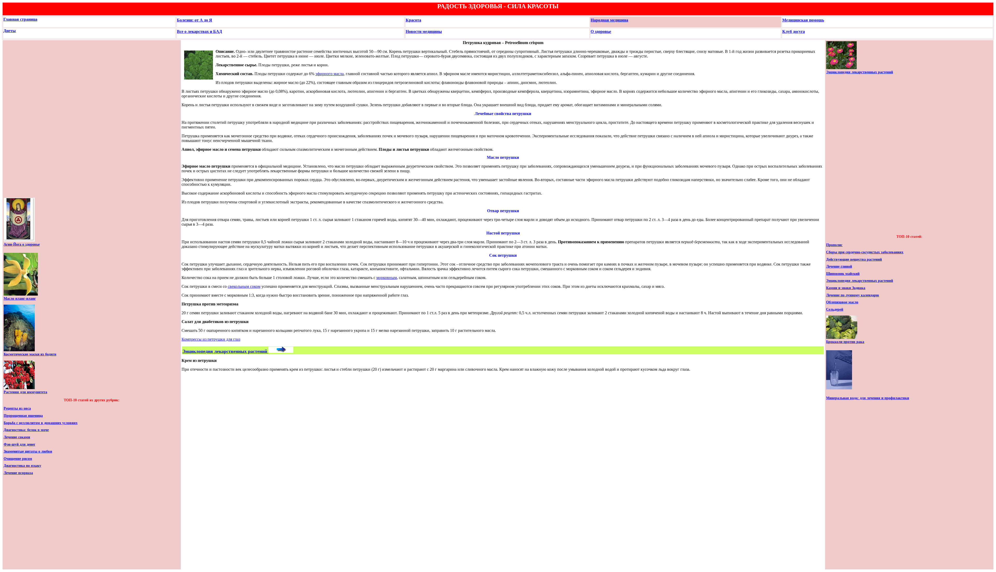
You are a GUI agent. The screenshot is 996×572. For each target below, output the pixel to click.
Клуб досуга (793, 31)
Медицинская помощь (803, 20)
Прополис (834, 245)
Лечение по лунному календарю (852, 295)
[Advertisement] (19, 119)
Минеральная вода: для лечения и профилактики (867, 398)
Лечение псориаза (18, 473)
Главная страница (20, 19)
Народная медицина (609, 20)
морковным (386, 277)
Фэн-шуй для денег (19, 444)
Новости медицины (424, 31)
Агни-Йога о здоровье (22, 244)
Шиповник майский (843, 274)
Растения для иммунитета (25, 392)
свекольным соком (244, 286)
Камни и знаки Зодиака (845, 288)
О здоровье (601, 31)
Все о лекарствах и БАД (199, 31)
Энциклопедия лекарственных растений (859, 72)
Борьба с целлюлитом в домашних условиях (41, 423)
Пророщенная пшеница (23, 416)
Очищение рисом (18, 459)
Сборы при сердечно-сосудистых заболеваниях (864, 252)
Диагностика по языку (22, 466)
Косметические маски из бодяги (30, 354)
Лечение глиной (839, 266)
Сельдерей (834, 309)
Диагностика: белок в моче (26, 430)
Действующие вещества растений (854, 259)
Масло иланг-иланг (20, 299)
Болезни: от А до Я (194, 20)
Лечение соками (17, 437)
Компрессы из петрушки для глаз (211, 339)
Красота (413, 20)
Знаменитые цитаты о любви (28, 451)
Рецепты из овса (17, 408)
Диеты (9, 30)
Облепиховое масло (842, 302)
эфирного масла (329, 74)
